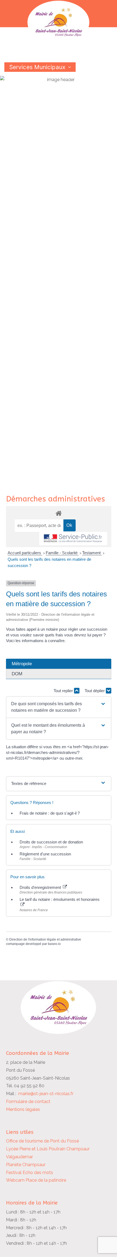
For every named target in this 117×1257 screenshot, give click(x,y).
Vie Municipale (29, 76)
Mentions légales (23, 1109)
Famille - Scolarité (62, 552)
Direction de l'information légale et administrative (45, 939)
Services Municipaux (37, 67)
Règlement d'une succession (45, 854)
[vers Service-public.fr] (73, 538)
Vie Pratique (80, 76)
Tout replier (64, 690)
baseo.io (54, 944)
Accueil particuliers (25, 552)
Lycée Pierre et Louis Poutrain (35, 1148)
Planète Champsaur (25, 1164)
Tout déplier (95, 690)
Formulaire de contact (28, 1101)
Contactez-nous (31, 86)
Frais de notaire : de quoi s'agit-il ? (50, 813)
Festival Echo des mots (29, 1172)
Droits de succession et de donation (51, 842)
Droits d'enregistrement (41, 887)
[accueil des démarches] (58, 513)
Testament (92, 552)
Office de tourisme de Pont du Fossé (42, 1141)
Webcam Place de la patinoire (36, 1180)
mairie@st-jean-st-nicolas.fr (45, 1093)
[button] (58, 707)
